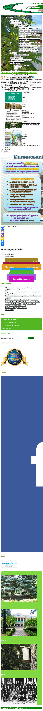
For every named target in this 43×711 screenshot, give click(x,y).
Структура (9, 17)
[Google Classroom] (21, 238)
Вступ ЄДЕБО (10, 294)
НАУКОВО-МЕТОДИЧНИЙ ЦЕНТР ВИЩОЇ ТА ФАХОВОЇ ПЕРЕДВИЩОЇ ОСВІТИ (22, 303)
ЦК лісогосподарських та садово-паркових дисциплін (30, 29)
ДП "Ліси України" (12, 290)
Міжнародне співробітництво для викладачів (25, 123)
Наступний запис (7, 256)
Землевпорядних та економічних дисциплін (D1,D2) (29, 43)
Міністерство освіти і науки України (19, 288)
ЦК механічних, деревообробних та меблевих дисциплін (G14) (29, 50)
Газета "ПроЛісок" (10, 322)
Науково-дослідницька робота (19, 92)
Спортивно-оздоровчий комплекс (21, 60)
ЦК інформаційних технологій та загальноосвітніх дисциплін (30, 32)
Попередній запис (7, 254)
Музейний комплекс (16, 58)
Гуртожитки (18, 67)
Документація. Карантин (18, 110)
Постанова (7, 328)
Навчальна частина (16, 23)
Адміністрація (14, 21)
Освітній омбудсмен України (16, 308)
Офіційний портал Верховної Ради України (21, 300)
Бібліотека (13, 53)
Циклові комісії (19, 26)
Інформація (13, 19)
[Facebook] (21, 228)
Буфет (16, 69)
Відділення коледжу (20, 25)
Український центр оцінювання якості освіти (22, 292)
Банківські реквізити (10, 319)
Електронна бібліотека (21, 55)
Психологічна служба (21, 74)
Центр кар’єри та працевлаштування (22, 113)
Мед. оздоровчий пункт (22, 65)
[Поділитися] (21, 244)
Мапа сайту (9, 310)
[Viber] (21, 235)
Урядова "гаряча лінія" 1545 (15, 306)
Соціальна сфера (15, 63)
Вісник (8, 128)
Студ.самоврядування (11, 325)
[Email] (21, 231)
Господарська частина (17, 62)
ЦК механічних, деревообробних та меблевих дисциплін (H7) (29, 47)
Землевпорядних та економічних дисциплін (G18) (29, 39)
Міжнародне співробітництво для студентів (24, 124)
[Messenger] (21, 241)
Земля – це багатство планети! (19, 72)
